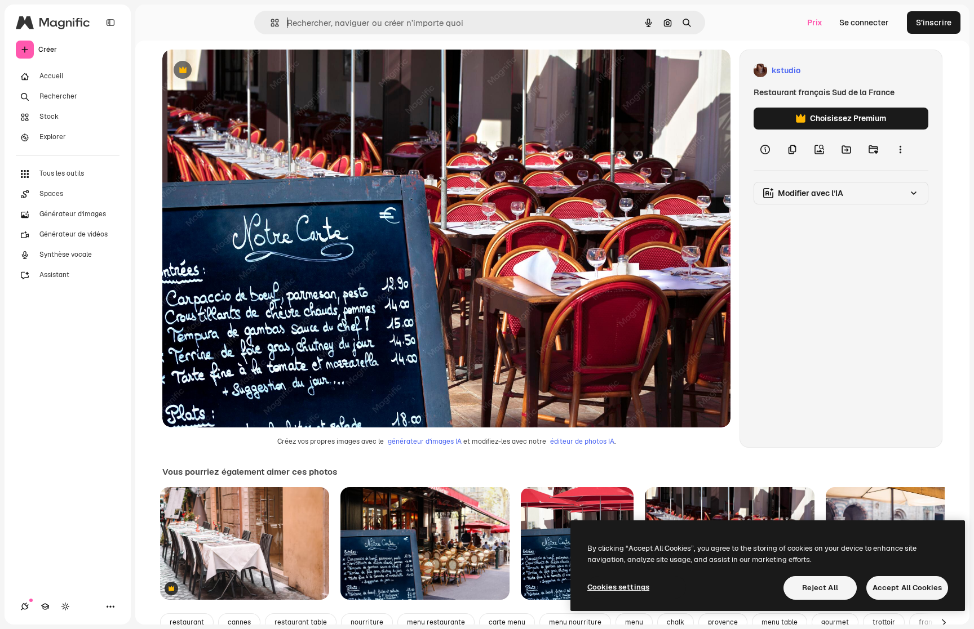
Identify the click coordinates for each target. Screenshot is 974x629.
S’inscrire (933, 22)
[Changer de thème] (65, 606)
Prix (814, 22)
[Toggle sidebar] (110, 23)
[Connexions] (25, 606)
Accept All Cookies (907, 587)
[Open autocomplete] (270, 23)
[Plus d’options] (900, 150)
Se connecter (864, 22)
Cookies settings (618, 587)
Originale (237, 70)
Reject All (820, 587)
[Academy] (45, 606)
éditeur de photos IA (582, 441)
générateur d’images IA (425, 441)
